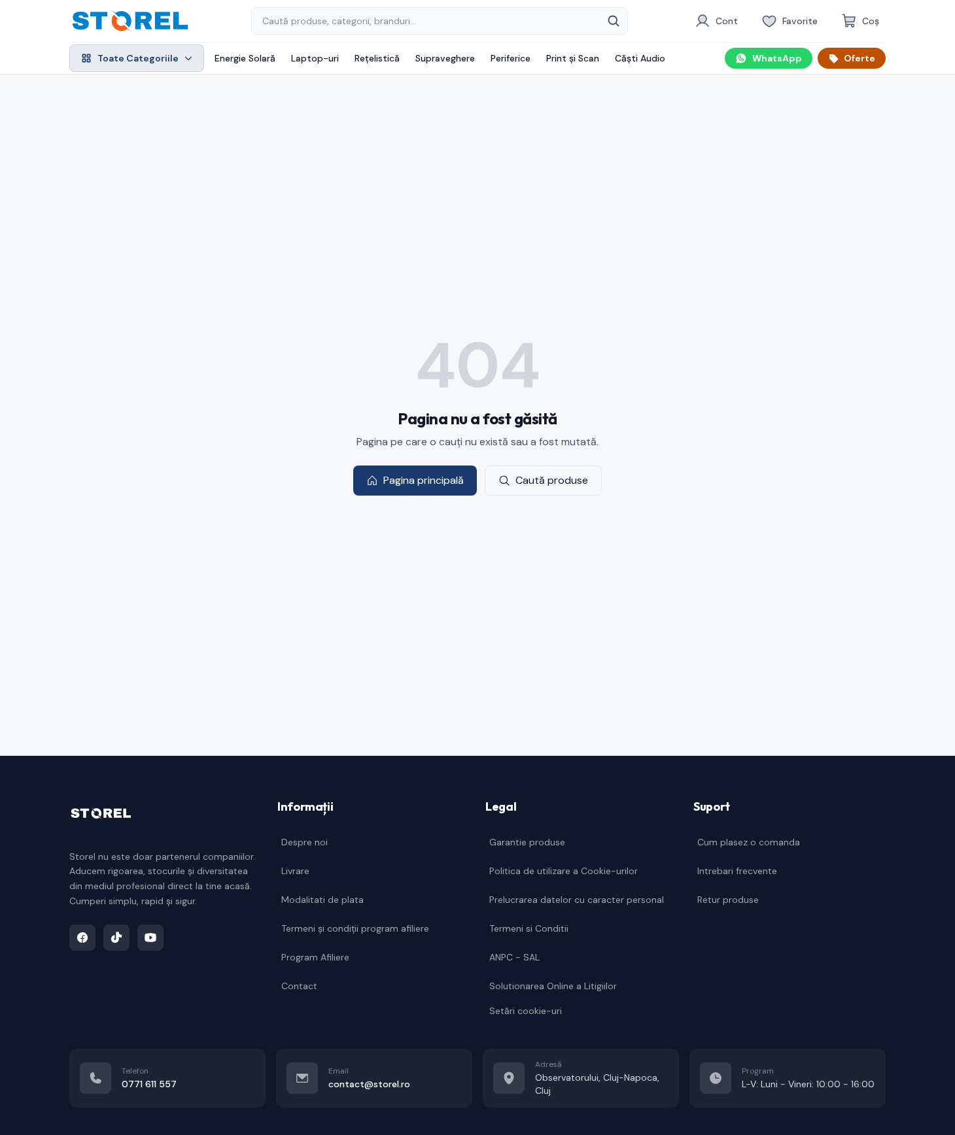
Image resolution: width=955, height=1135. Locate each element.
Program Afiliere (315, 957)
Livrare (295, 871)
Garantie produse (527, 842)
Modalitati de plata (322, 900)
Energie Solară (245, 58)
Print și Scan (572, 58)
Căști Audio (640, 58)
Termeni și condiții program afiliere (355, 928)
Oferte (859, 58)
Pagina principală (423, 480)
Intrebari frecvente (737, 871)
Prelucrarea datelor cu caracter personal (576, 900)
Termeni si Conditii (528, 928)
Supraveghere (445, 58)
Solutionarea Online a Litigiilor (553, 986)
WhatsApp (777, 58)
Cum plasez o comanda (748, 842)
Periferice (510, 58)
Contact (299, 986)
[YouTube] (150, 937)
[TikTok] (116, 937)
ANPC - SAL (514, 957)
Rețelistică (377, 58)
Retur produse (728, 900)
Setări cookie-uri (525, 1011)
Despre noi (304, 842)
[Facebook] (82, 937)
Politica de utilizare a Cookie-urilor (563, 871)
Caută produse (551, 480)
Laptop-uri (315, 58)
